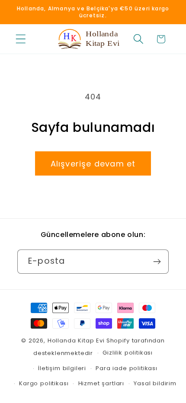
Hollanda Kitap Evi (76, 340)
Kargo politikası (43, 383)
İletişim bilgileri (62, 368)
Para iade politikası (126, 368)
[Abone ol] (156, 261)
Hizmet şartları (101, 383)
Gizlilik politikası (128, 353)
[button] (21, 39)
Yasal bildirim (155, 383)
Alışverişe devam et (93, 163)
